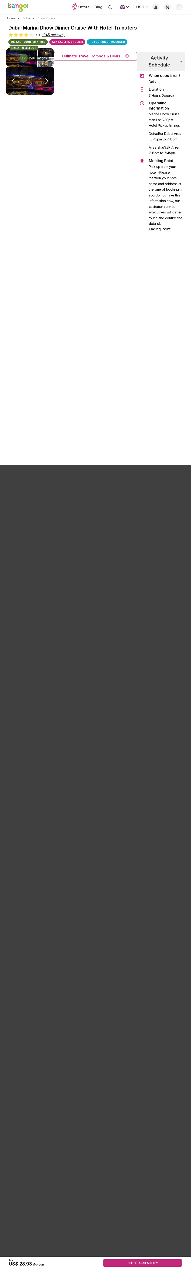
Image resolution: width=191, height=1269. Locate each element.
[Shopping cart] (167, 6)
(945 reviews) (53, 35)
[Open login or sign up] (155, 6)
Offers (83, 7)
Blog (98, 7)
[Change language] (124, 7)
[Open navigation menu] (179, 6)
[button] (13, 92)
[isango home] (20, 7)
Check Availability (142, 1263)
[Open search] (110, 7)
